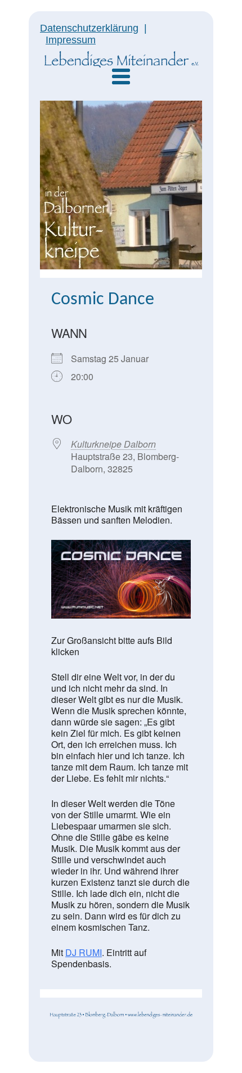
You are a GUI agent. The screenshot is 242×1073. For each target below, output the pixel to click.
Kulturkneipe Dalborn (113, 444)
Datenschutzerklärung (89, 28)
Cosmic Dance (102, 300)
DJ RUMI (83, 952)
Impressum (71, 40)
